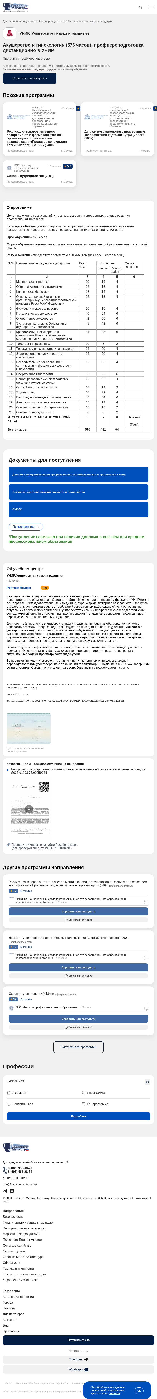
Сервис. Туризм (14, 1251)
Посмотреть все (24, 526)
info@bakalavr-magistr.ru (20, 1184)
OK (139, 1390)
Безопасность (13, 1216)
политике (114, 1393)
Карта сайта (11, 1291)
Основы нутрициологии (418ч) (30, 993)
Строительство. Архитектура (23, 1257)
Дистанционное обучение (19, 21)
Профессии (11, 1331)
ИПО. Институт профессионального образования (46, 1007)
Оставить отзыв (78, 1340)
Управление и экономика (20, 1280)
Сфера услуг (12, 1262)
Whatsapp (76, 1369)
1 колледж (19, 1092)
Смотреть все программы (78, 1047)
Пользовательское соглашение (82, 1383)
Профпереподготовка (51, 21)
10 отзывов (25, 999)
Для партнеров (13, 1314)
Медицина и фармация (82, 21)
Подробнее (78, 1116)
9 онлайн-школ (22, 1104)
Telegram (75, 1359)
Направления (13, 1211)
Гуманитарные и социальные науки (28, 1222)
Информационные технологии (24, 1228)
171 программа (97, 1104)
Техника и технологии (18, 1268)
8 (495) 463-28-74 (20, 1171)
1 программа (96, 1092)
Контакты (9, 1319)
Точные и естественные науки (24, 1274)
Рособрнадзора (67, 844)
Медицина (106, 21)
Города (8, 1302)
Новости (9, 1308)
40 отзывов (25, 891)
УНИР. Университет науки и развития (54, 33)
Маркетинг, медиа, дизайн (21, 1234)
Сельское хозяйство (17, 1245)
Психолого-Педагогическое (22, 1239)
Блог (6, 1325)
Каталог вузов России (18, 1296)
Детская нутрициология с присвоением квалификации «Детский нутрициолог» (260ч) (69, 937)
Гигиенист (15, 1081)
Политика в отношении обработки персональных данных (34, 1383)
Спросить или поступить (29, 78)
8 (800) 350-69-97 (20, 1168)
